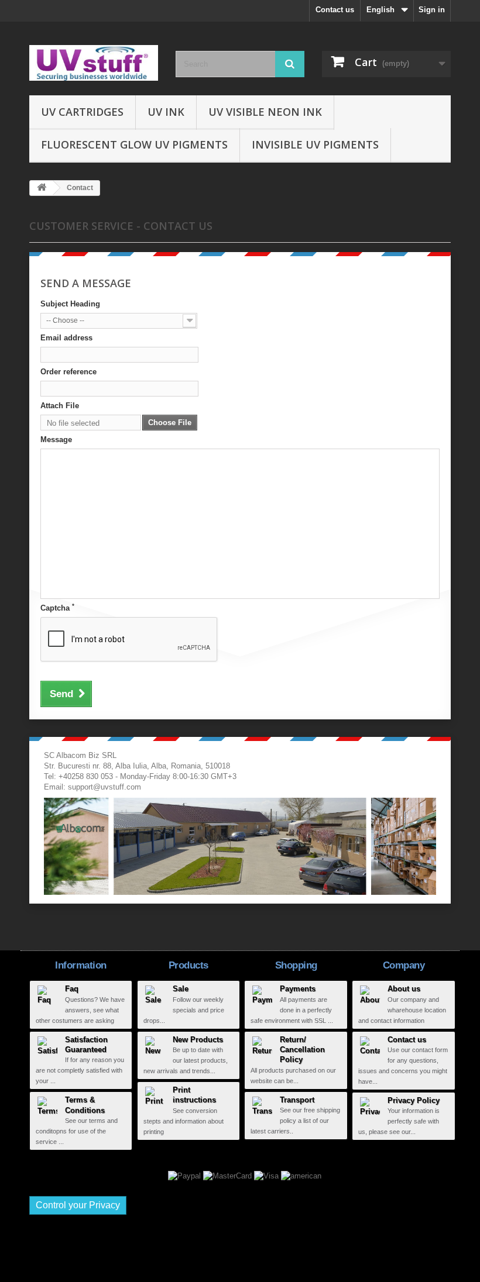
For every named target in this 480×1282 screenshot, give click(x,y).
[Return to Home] (41, 188)
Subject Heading (70, 303)
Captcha (57, 607)
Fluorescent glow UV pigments (134, 144)
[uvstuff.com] (93, 63)
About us (404, 988)
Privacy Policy (414, 1100)
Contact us (335, 9)
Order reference (68, 371)
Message (56, 439)
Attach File (59, 405)
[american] (301, 1175)
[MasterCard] (228, 1175)
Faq (71, 988)
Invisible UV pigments (315, 144)
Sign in (432, 9)
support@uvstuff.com (104, 787)
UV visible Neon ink (265, 112)
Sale (180, 988)
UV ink (166, 112)
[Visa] (267, 1175)
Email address (66, 337)
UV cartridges (82, 112)
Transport (297, 1099)
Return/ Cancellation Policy (302, 1049)
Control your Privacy (78, 1205)
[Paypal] (185, 1175)
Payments (298, 988)
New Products (198, 1039)
